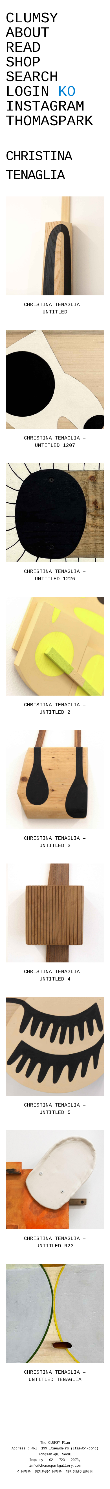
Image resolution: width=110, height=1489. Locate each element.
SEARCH (32, 77)
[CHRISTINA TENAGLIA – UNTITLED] (55, 246)
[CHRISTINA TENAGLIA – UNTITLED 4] (55, 913)
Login (27, 92)
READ (23, 48)
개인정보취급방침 (79, 1472)
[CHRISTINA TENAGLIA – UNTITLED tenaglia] (55, 1313)
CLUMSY (32, 18)
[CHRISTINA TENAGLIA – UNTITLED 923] (55, 1180)
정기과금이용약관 (48, 1472)
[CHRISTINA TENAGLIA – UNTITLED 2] (55, 646)
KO (67, 92)
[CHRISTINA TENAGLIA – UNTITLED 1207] (55, 379)
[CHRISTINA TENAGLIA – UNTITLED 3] (55, 779)
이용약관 (24, 1472)
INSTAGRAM (45, 106)
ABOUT (27, 33)
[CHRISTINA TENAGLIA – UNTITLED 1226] (55, 512)
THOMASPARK (49, 121)
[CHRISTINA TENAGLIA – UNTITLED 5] (55, 1046)
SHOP (23, 62)
